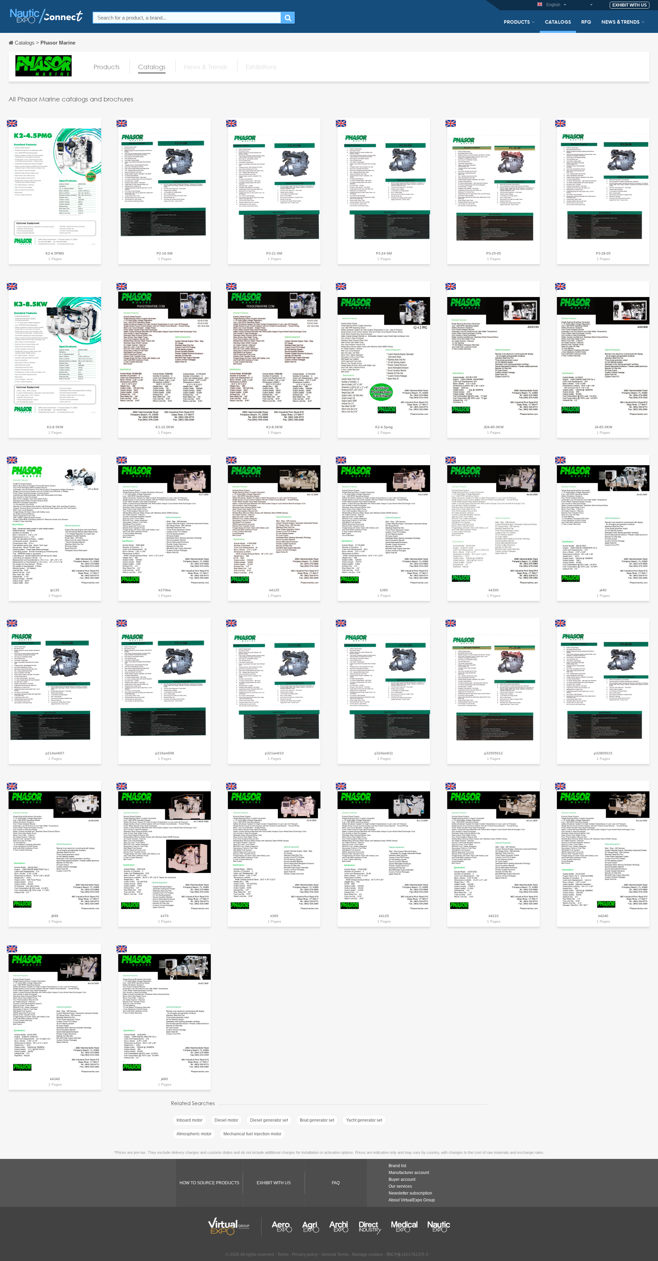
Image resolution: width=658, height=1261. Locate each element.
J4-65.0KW (603, 427)
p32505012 (493, 753)
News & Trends (620, 21)
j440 (603, 590)
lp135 (54, 590)
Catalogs (558, 21)
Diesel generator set (269, 1120)
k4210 (494, 916)
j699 (54, 916)
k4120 (384, 916)
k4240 (603, 916)
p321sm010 (274, 753)
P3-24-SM (384, 253)
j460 (164, 1079)
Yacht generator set (364, 1120)
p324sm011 (384, 753)
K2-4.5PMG (55, 253)
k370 (165, 916)
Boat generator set (317, 1120)
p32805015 (603, 753)
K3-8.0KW (274, 427)
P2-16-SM (164, 253)
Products (517, 21)
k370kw (165, 590)
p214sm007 (55, 753)
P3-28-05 (603, 253)
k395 (384, 590)
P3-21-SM (274, 253)
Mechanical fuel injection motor (252, 1134)
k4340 (55, 1079)
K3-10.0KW (165, 427)
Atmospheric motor (193, 1134)
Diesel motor (226, 1120)
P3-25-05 (493, 253)
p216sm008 (164, 753)
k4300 (494, 590)
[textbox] (187, 18)
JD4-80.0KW (493, 427)
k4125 (274, 590)
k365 (274, 916)
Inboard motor (189, 1120)
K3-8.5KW (55, 427)
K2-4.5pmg (384, 427)
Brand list (397, 1165)
